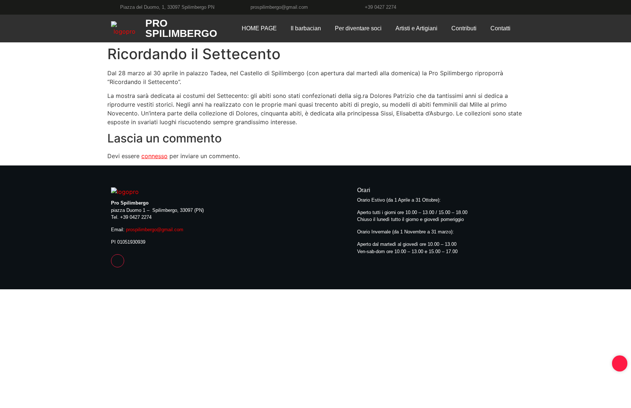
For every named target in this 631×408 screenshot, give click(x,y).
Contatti (500, 28)
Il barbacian (306, 28)
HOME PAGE (259, 28)
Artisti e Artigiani (416, 28)
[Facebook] (517, 7)
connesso (154, 156)
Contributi (464, 28)
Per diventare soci (358, 28)
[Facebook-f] (117, 260)
